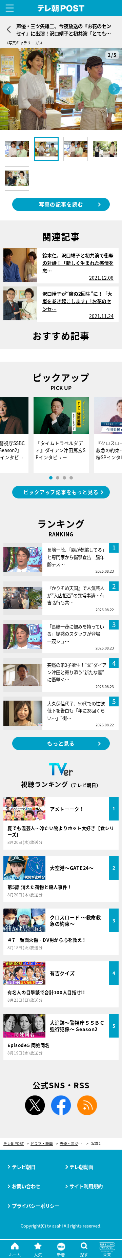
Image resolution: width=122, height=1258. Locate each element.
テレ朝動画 (81, 1166)
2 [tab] (57, 477)
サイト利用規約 (86, 1186)
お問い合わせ (26, 1186)
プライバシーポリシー (35, 1205)
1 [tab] (51, 477)
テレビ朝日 (24, 1166)
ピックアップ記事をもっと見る (60, 491)
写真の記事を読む (61, 204)
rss (87, 1105)
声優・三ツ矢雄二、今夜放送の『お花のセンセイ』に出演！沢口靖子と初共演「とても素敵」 (74, 1144)
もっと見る (61, 743)
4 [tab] (71, 477)
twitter (35, 1105)
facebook (61, 1105)
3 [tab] (64, 477)
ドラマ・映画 (41, 1144)
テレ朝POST (61, 8)
